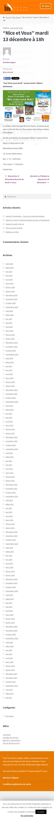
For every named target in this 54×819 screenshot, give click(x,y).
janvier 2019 (10, 622)
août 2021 (9, 500)
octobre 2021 (11, 492)
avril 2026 (9, 279)
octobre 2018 (11, 634)
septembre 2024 (12, 354)
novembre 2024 (11, 346)
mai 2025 (9, 323)
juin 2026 (9, 271)
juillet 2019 (10, 599)
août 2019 (9, 595)
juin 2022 (9, 461)
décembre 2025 (11, 295)
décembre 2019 (11, 579)
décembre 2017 (11, 674)
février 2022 (10, 477)
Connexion (7, 735)
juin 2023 (9, 413)
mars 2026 (9, 283)
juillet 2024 (10, 362)
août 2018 (9, 642)
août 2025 (9, 311)
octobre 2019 (11, 587)
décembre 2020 (11, 532)
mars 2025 (9, 331)
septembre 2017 (12, 686)
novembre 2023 (11, 394)
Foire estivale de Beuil (14, 228)
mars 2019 (9, 615)
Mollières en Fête (12, 232)
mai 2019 (9, 607)
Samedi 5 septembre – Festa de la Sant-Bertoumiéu (25, 216)
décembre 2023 (11, 390)
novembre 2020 (11, 536)
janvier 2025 (10, 339)
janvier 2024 (10, 386)
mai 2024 (9, 370)
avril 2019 (9, 611)
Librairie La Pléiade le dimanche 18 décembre (39, 179)
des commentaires (11, 740)
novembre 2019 (11, 583)
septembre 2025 (12, 307)
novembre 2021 (11, 488)
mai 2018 (9, 654)
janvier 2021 (10, 528)
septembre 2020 (12, 544)
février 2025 (10, 335)
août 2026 (9, 264)
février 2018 (10, 666)
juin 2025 (9, 319)
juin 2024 (9, 366)
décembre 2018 (11, 626)
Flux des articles (10, 737)
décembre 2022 (11, 437)
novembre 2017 (11, 678)
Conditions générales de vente (17, 784)
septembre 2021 (12, 496)
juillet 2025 (10, 315)
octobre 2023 (11, 398)
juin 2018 (9, 650)
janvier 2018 (10, 670)
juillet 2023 (10, 409)
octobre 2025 (11, 303)
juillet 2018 (10, 646)
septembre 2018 (12, 638)
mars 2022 (9, 473)
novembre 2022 (11, 441)
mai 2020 (9, 559)
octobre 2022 (11, 445)
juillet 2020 (10, 551)
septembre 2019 (12, 591)
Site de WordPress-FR (11, 743)
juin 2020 (9, 555)
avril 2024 (9, 374)
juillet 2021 (10, 504)
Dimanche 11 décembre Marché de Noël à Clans (14, 179)
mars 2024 (9, 378)
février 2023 (10, 429)
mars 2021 (9, 520)
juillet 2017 (10, 693)
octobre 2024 (11, 350)
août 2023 (9, 406)
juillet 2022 (10, 457)
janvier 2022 (10, 480)
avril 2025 (9, 327)
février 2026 (10, 287)
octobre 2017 (11, 682)
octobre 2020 (11, 540)
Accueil (8, 17)
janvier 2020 (10, 575)
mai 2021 (9, 512)
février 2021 (10, 524)
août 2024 (9, 358)
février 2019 (10, 619)
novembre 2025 (11, 299)
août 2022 (9, 453)
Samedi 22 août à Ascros (15, 224)
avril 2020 (9, 563)
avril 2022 (9, 469)
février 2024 (10, 382)
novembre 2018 (11, 630)
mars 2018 (9, 662)
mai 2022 (9, 465)
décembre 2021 (11, 484)
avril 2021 (9, 516)
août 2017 (9, 690)
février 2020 (10, 571)
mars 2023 (9, 425)
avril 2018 (9, 658)
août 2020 (9, 548)
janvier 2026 (10, 291)
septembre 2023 (12, 402)
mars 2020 (9, 567)
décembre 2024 (11, 342)
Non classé (16, 17)
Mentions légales (11, 777)
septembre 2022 (12, 449)
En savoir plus (27, 815)
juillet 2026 (10, 268)
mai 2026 (9, 275)
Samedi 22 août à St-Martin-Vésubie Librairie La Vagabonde (27, 220)
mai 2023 (9, 417)
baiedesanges (9, 62)
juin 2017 (9, 697)
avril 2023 (9, 421)
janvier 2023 (10, 433)
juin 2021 (9, 508)
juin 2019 (9, 603)
